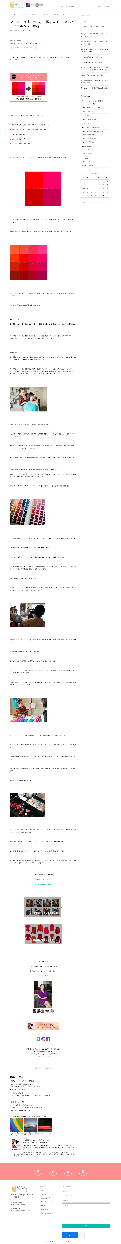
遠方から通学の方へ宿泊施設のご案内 (30, 1134)
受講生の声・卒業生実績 (89, 138)
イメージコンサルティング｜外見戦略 (27, 15)
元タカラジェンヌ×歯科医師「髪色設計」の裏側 (94, 88)
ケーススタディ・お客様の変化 (90, 127)
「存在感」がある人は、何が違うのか (91, 57)
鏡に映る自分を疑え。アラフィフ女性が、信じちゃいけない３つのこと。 (94, 50)
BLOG (15, 15)
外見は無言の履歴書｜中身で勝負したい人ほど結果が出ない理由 (94, 81)
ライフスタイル (87, 153)
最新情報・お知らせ (87, 165)
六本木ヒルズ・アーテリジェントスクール (44, 1134)
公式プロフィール (43, 975)
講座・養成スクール (46, 1202)
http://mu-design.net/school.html (43, 884)
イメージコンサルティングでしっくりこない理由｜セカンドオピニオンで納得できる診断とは (94, 69)
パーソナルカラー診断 (43, 15)
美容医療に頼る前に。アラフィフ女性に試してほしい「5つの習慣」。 (94, 43)
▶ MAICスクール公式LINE (18, 1090)
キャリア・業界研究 (88, 142)
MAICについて (86, 158)
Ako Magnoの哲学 (87, 146)
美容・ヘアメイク (88, 111)
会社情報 (43, 1194)
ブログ (43, 1206)
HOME (11, 15)
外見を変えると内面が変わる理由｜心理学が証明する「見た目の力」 (94, 35)
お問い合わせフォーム (43, 1056)
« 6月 (83, 202)
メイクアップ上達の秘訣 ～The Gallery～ (16, 1134)
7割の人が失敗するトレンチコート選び (92, 75)
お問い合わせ (44, 1209)
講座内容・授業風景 (88, 134)
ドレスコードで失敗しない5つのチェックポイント (94, 27)
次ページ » (48, 1068)
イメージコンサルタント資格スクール (92, 131)
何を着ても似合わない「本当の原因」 (91, 62)
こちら (12, 1107)
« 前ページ (38, 1068)
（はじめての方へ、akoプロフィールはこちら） (24, 48)
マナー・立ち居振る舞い (89, 119)
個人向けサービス (46, 1198)
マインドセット (87, 149)
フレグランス (86, 115)
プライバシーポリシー (47, 1213)
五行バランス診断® (87, 123)
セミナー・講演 (87, 161)
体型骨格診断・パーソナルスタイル (93, 107)
